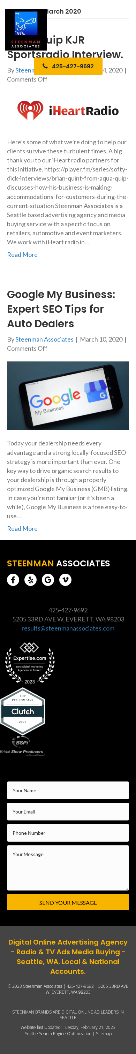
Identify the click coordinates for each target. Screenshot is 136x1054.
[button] (13, 580)
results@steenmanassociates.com (68, 628)
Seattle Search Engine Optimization (58, 1034)
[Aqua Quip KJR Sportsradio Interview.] (68, 110)
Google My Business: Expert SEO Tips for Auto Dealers (61, 309)
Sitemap (104, 1034)
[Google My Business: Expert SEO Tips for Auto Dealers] (68, 395)
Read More (22, 254)
